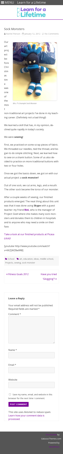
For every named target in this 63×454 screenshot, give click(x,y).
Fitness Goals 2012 (18, 274)
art (20, 258)
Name (12, 350)
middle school (46, 258)
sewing (17, 262)
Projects (9, 262)
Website (12, 379)
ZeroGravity (51, 434)
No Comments (52, 33)
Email (12, 364)
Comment (14, 314)
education (28, 258)
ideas (36, 258)
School (11, 258)
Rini (26, 209)
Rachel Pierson (13, 33)
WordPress (54, 446)
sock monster (28, 262)
